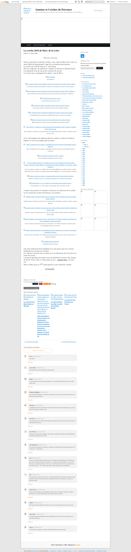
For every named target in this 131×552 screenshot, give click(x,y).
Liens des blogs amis (88, 75)
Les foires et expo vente (89, 84)
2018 (83, 163)
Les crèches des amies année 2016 (92, 98)
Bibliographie (86, 116)
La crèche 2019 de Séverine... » (69, 342)
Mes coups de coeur (88, 108)
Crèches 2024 (86, 134)
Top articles (53, 551)
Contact (50, 45)
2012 (83, 175)
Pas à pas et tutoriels (88, 94)
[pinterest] (82, 2)
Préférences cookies (102, 551)
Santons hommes (87, 110)
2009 (83, 181)
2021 (83, 157)
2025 (83, 149)
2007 (83, 185)
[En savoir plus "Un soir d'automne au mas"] (100, 203)
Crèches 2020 (86, 122)
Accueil (29, 45)
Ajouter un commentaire (38, 350)
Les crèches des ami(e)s (89, 88)
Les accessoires (86, 114)
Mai (85, 145)
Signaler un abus (67, 551)
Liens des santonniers (39, 45)
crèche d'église (86, 136)
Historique (85, 118)
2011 (83, 177)
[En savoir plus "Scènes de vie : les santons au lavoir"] (100, 230)
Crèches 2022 (86, 128)
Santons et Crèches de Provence (54, 9)
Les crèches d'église (88, 112)
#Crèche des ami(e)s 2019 (36, 282)
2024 (83, 151)
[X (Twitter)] (79, 2)
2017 (83, 165)
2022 (83, 155)
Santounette (34, 551)
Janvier (86, 146)
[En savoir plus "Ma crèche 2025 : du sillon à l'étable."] (100, 216)
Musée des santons (87, 102)
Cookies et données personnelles (87, 551)
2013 (83, 173)
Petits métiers (86, 130)
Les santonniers (86, 86)
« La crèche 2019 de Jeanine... (31, 342)
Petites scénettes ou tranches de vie (92, 96)
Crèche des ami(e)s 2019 (89, 100)
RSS (82, 56)
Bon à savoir (85, 106)
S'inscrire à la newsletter (31, 288)
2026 (83, 142)
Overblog (77, 545)
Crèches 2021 (86, 120)
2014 (83, 171)
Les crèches (85, 92)
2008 (83, 183)
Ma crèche (85, 124)
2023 (83, 153)
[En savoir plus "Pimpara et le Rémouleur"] (87, 203)
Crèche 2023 (85, 132)
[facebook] (76, 2)
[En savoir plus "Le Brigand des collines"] (87, 216)
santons (84, 104)
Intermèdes (85, 90)
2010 (83, 179)
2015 (83, 169)
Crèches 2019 (86, 126)
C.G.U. (75, 551)
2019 (83, 161)
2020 (83, 159)
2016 (83, 167)
